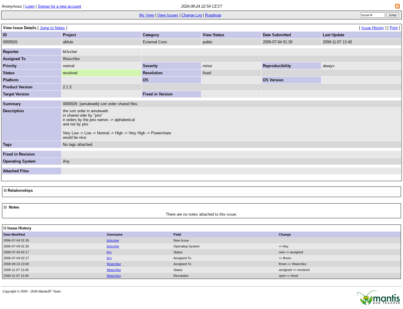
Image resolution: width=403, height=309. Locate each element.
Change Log (191, 15)
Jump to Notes (52, 28)
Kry (109, 252)
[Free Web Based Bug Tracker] (378, 304)
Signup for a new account (59, 6)
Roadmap (213, 15)
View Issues (167, 15)
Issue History (372, 28)
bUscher (113, 240)
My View (146, 15)
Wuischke (114, 264)
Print (394, 28)
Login (30, 6)
